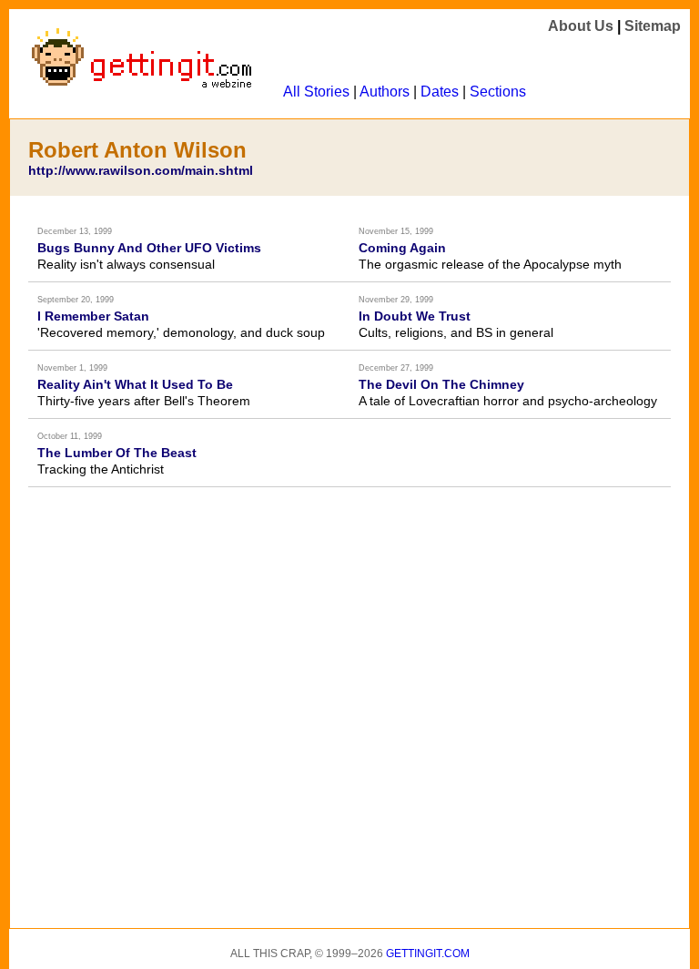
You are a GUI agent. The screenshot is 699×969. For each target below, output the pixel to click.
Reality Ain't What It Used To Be (135, 384)
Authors (385, 91)
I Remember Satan (93, 316)
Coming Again (402, 247)
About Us (580, 26)
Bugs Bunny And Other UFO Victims (149, 247)
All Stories (316, 91)
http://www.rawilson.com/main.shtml (140, 170)
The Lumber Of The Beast (117, 452)
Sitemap (652, 26)
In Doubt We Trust (415, 316)
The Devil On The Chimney (441, 384)
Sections (498, 91)
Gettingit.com (428, 953)
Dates (439, 91)
